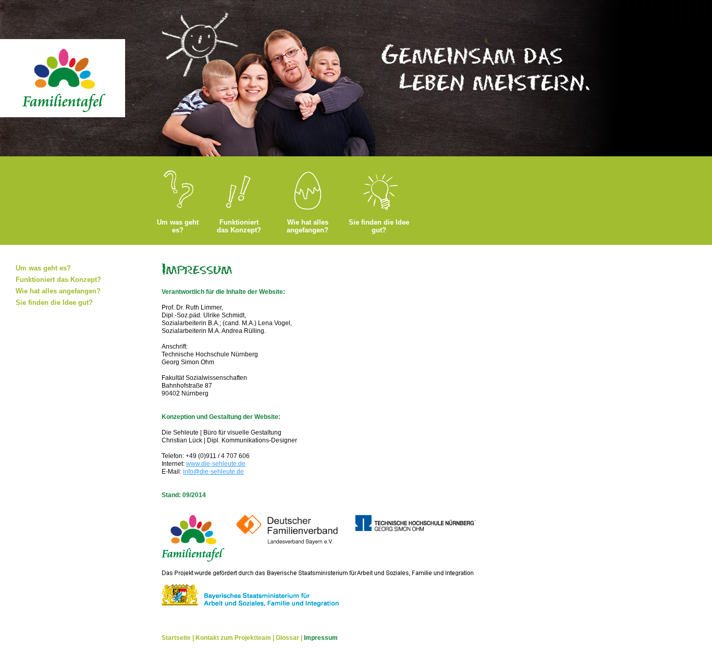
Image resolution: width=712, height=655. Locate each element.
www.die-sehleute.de (215, 463)
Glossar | (290, 637)
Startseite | (178, 637)
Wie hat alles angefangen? (307, 226)
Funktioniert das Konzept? (239, 226)
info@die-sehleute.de (213, 471)
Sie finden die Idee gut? (379, 226)
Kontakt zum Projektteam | (235, 637)
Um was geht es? (178, 226)
